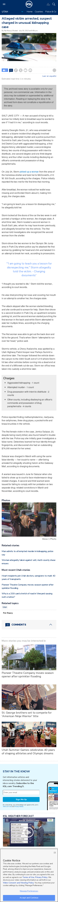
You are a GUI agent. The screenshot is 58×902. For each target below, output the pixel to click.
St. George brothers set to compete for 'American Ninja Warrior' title (27, 714)
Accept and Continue (29, 898)
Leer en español (49, 76)
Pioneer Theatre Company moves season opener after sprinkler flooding (28, 674)
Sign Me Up (21, 799)
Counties (39, 11)
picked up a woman (29, 171)
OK (55, 852)
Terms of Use (7, 806)
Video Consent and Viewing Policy (18, 883)
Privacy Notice (18, 806)
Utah (5, 607)
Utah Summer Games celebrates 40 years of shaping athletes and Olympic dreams (28, 751)
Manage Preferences (29, 891)
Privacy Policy (41, 877)
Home (30, 11)
